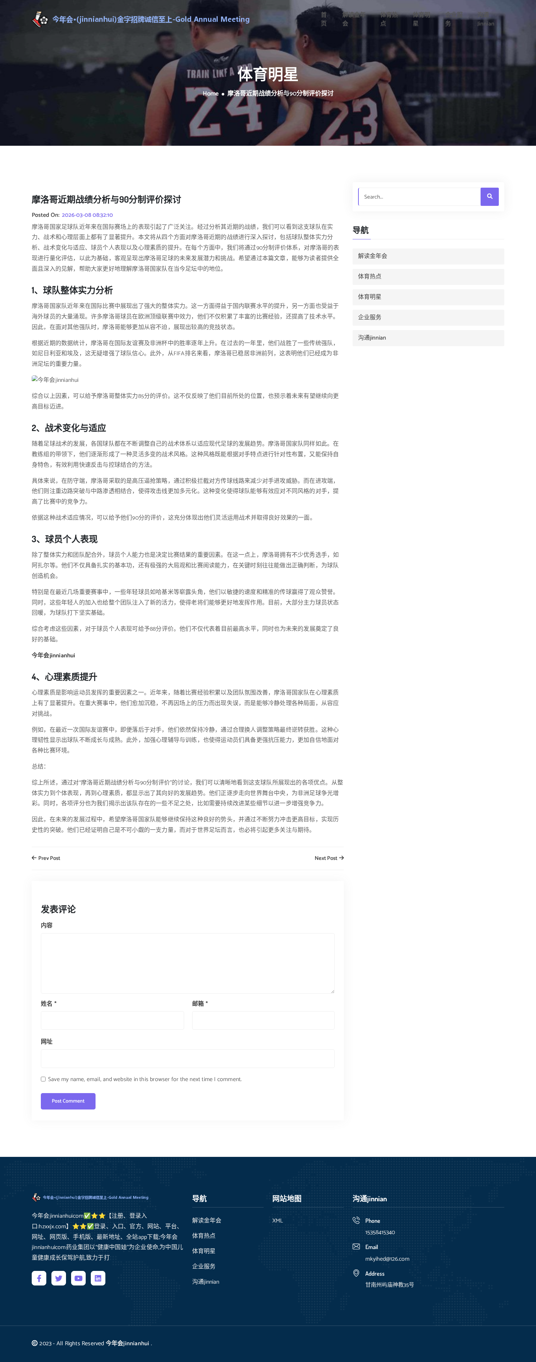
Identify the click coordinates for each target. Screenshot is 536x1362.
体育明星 (421, 19)
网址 (47, 1042)
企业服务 (454, 19)
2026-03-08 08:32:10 (87, 215)
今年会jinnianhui (127, 1344)
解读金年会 (354, 19)
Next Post (326, 858)
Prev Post (48, 858)
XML (277, 1221)
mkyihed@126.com (387, 1259)
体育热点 (389, 19)
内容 (47, 926)
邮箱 (200, 1004)
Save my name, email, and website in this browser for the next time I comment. (145, 1079)
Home (211, 94)
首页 (324, 19)
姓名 (49, 1004)
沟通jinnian (485, 19)
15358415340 (380, 1232)
